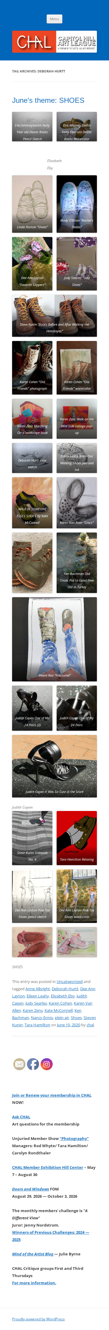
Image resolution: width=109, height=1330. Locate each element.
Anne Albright (37, 988)
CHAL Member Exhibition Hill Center (47, 1167)
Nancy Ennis (42, 1017)
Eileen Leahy (38, 996)
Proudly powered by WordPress (38, 1319)
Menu (54, 19)
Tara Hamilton (37, 1024)
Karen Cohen (60, 1003)
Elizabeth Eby (63, 996)
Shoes (76, 1017)
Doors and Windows (30, 1189)
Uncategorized (70, 981)
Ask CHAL (21, 1117)
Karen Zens (33, 1010)
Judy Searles (36, 1003)
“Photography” (74, 1138)
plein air (62, 1017)
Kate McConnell (59, 1010)
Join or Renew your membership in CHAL (51, 1095)
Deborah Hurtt (65, 988)
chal (90, 1024)
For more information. (34, 1282)
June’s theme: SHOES (48, 100)
